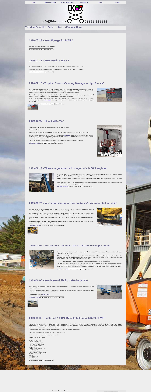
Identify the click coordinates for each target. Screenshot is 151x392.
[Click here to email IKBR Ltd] (75, 14)
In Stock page (47, 100)
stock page (67, 135)
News (100, 2)
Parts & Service (84, 2)
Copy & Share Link (48, 49)
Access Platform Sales (67, 2)
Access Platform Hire (50, 2)
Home (33, 2)
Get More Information (34, 104)
